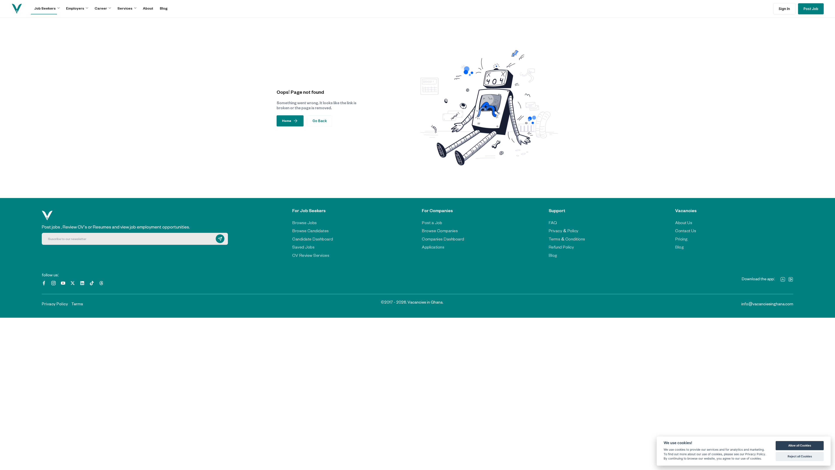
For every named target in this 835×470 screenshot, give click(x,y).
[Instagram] (53, 282)
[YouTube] (63, 282)
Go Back (319, 121)
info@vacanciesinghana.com (767, 303)
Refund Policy (561, 247)
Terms (77, 303)
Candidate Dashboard (312, 239)
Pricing (681, 239)
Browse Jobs (304, 222)
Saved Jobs (303, 247)
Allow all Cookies (799, 445)
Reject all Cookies (800, 456)
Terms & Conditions (567, 239)
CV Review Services (310, 255)
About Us (683, 222)
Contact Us (685, 230)
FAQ (553, 222)
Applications (433, 247)
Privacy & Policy (563, 230)
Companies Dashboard (443, 239)
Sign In (784, 9)
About (148, 8)
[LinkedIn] (82, 282)
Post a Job (432, 222)
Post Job (810, 9)
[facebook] (44, 282)
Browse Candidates (310, 230)
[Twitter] (72, 282)
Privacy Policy (55, 303)
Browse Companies (440, 230)
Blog (164, 8)
